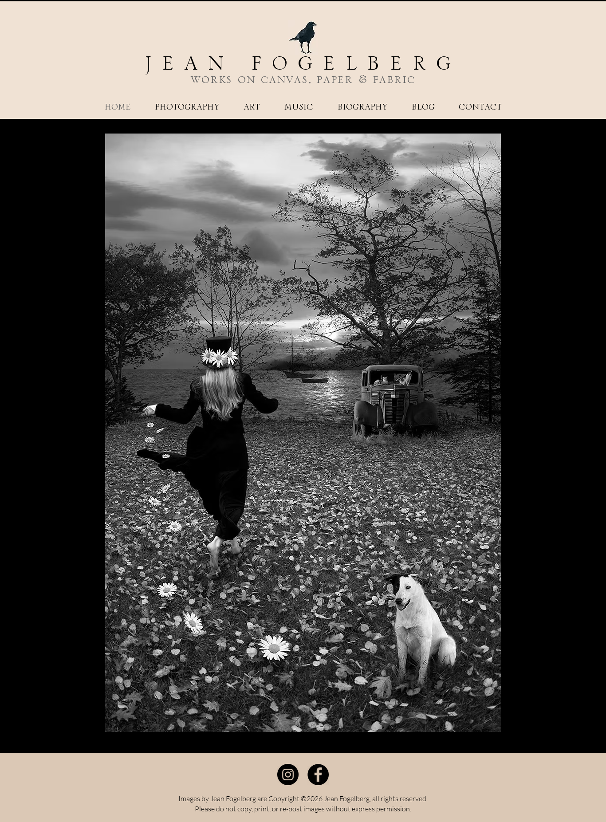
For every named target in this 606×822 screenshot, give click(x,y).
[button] (186, 107)
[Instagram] (288, 774)
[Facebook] (318, 774)
